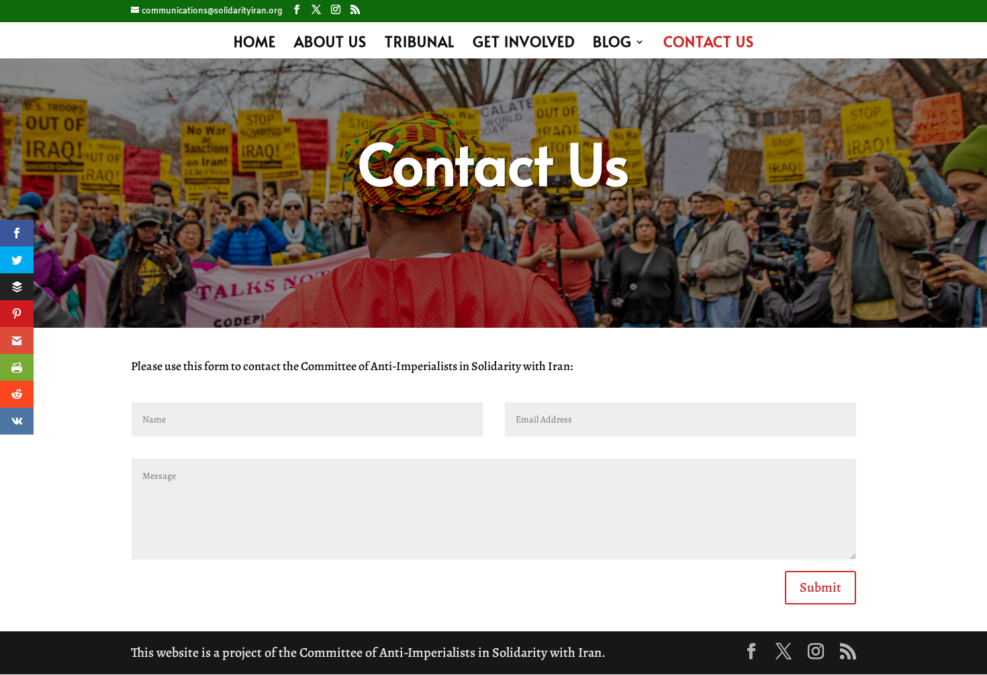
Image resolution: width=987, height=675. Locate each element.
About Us (330, 44)
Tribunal (420, 44)
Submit (820, 587)
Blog (612, 44)
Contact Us (708, 44)
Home (255, 44)
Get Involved (524, 44)
